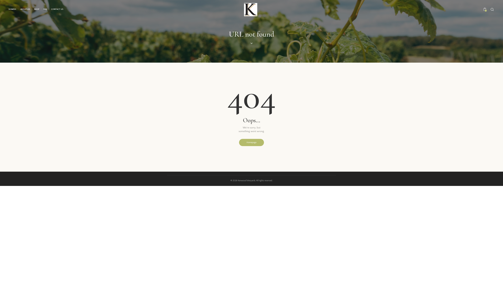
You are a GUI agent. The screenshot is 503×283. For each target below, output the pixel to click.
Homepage (251, 142)
